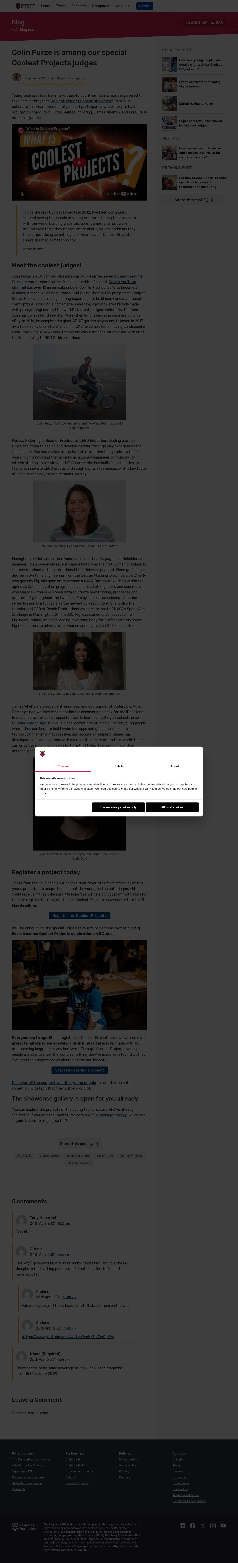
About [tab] (175, 766)
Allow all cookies (172, 807)
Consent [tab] (63, 766)
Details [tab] (119, 766)
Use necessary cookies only (118, 807)
